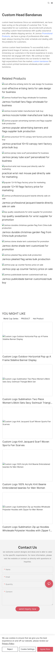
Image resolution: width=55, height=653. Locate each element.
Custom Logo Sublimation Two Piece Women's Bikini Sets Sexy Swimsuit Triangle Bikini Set (27, 401)
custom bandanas (40, 61)
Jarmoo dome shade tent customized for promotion (25, 247)
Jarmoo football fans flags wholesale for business (25, 103)
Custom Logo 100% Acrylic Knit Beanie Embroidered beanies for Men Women (24, 486)
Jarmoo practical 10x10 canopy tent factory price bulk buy (27, 145)
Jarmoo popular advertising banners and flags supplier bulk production (25, 129)
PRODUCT (25, 318)
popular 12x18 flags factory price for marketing (22, 188)
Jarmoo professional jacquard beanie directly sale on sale (27, 204)
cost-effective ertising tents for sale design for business (26, 90)
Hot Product (38, 318)
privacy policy (8, 643)
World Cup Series (10, 318)
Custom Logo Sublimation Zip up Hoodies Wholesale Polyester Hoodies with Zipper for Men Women (27, 529)
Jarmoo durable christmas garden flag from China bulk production (26, 234)
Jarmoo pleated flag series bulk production (26, 259)
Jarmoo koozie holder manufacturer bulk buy (27, 115)
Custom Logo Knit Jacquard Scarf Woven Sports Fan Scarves (25, 443)
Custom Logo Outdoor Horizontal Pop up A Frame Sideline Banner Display (26, 358)
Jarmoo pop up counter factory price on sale (27, 269)
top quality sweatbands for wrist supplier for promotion (27, 218)
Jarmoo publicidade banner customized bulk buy (27, 281)
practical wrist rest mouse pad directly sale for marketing (26, 175)
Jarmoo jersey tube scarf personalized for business (25, 159)
